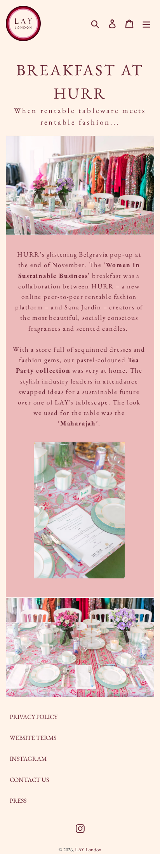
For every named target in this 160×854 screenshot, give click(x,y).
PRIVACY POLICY (33, 717)
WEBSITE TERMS (33, 738)
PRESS (18, 801)
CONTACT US (29, 780)
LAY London (88, 849)
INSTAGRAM (28, 759)
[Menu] (146, 23)
